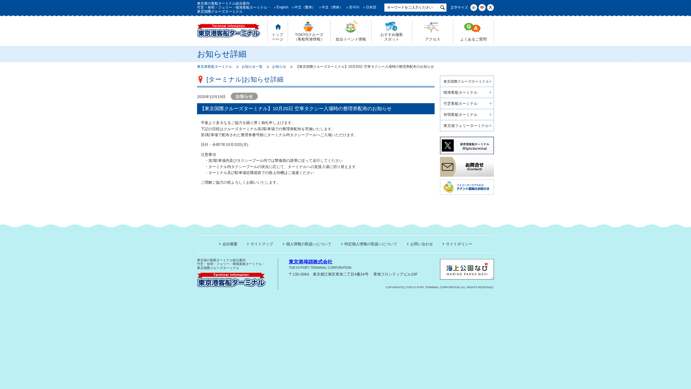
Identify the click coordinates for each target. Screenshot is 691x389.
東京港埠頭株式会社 (311, 261)
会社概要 (230, 244)
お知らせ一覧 (252, 67)
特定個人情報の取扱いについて (370, 244)
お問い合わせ (421, 244)
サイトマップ (261, 244)
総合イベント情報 (351, 39)
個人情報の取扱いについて (308, 244)
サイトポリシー (459, 244)
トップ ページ (277, 36)
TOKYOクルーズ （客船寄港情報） (309, 36)
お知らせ (279, 67)
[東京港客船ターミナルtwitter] (467, 139)
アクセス (432, 39)
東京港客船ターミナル (214, 67)
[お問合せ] (467, 159)
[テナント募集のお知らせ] (467, 181)
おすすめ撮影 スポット (391, 36)
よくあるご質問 (473, 39)
